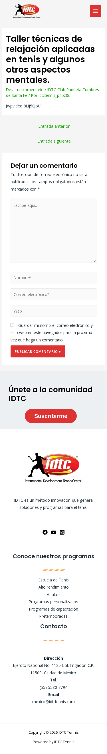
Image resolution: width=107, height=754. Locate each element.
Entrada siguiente (54, 141)
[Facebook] (45, 532)
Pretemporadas (53, 616)
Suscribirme (50, 416)
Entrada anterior (54, 126)
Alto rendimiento (54, 587)
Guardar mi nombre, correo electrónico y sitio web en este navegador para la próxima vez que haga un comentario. (52, 333)
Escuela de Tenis (54, 580)
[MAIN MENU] (96, 11)
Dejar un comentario (25, 89)
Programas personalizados (53, 601)
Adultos (53, 594)
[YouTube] (53, 532)
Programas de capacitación (53, 609)
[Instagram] (62, 532)
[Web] (54, 312)
